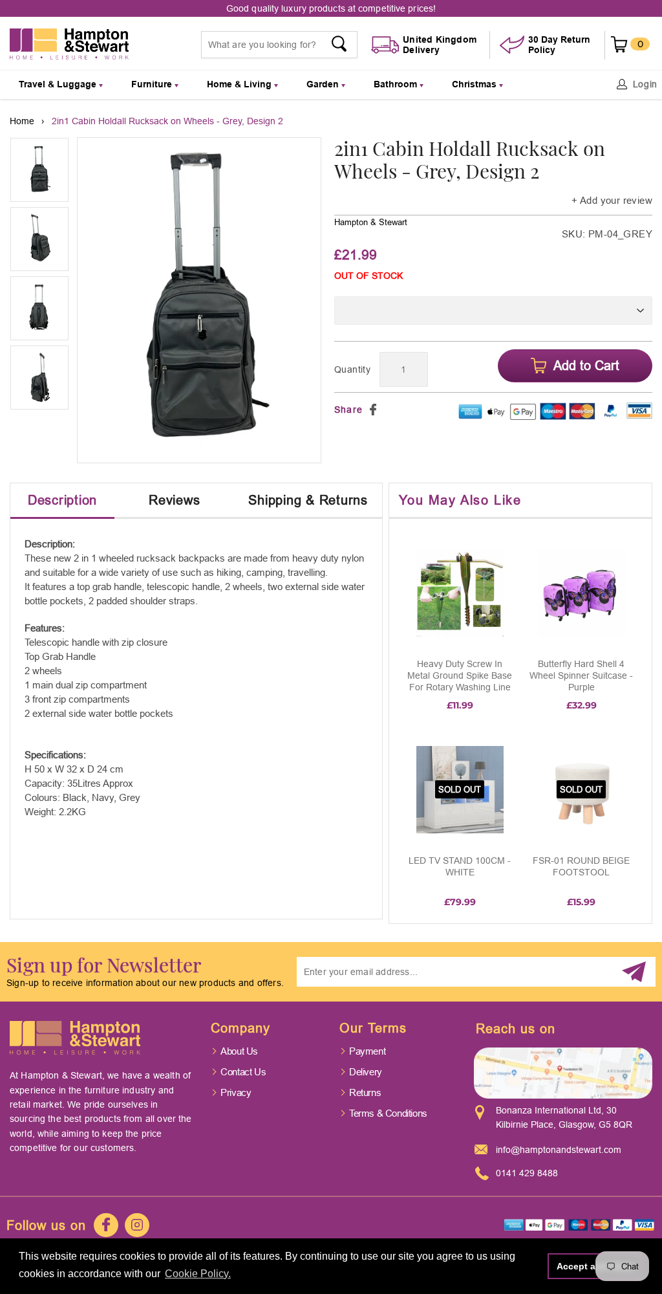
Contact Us (243, 1071)
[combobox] (279, 44)
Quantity (352, 369)
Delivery (365, 1071)
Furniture (153, 84)
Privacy (235, 1092)
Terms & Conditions (388, 1113)
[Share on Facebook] (373, 409)
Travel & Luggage (59, 84)
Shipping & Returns (308, 499)
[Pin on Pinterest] (388, 409)
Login (645, 84)
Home (22, 121)
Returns (365, 1092)
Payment (367, 1051)
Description (62, 499)
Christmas (475, 84)
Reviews (174, 499)
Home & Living (240, 84)
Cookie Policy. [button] (198, 1273)
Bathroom (397, 84)
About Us (239, 1051)
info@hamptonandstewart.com (558, 1150)
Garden (323, 84)
